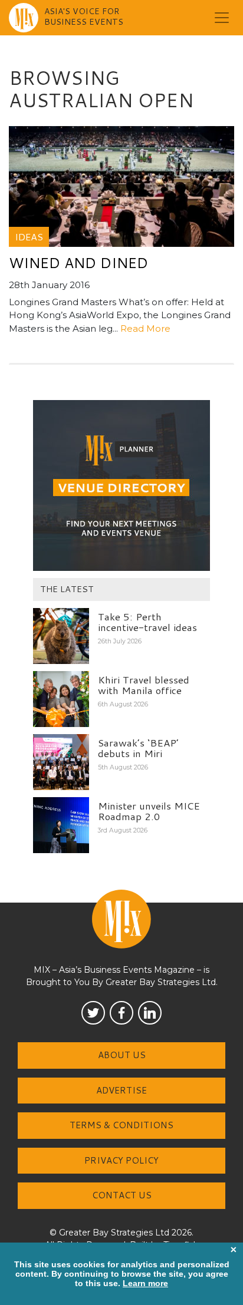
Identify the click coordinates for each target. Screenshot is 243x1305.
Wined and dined (78, 263)
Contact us (122, 1195)
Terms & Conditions (121, 1125)
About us (122, 1055)
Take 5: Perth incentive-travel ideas (147, 622)
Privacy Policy (121, 1160)
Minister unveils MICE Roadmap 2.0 (149, 811)
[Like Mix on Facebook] (121, 1013)
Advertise (121, 1090)
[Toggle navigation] (221, 17)
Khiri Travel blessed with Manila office (143, 685)
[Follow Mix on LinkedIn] (150, 1013)
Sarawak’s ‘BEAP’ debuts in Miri (138, 748)
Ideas (29, 236)
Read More (145, 328)
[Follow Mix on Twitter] (93, 1013)
